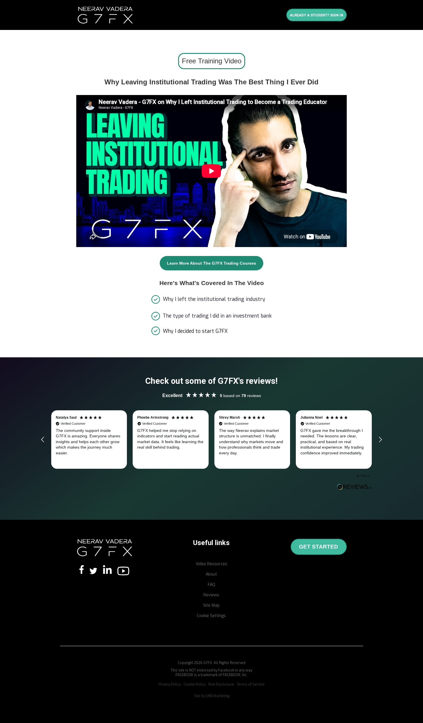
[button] (43, 440)
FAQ (211, 584)
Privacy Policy (170, 684)
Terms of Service (250, 684)
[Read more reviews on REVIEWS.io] (354, 487)
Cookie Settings (211, 615)
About (211, 574)
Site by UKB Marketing (211, 696)
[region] (211, 440)
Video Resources (211, 564)
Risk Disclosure (221, 684)
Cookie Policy (194, 684)
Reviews (211, 595)
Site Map (211, 605)
